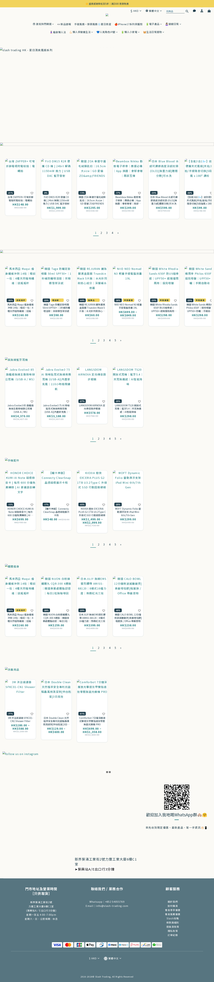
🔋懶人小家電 (129, 32)
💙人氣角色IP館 (105, 32)
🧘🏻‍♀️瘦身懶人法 (58, 32)
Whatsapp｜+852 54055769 (107, 901)
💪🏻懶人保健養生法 (80, 32)
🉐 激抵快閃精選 (42, 24)
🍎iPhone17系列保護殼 (128, 24)
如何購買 (173, 906)
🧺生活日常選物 (152, 32)
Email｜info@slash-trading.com (107, 906)
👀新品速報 (64, 24)
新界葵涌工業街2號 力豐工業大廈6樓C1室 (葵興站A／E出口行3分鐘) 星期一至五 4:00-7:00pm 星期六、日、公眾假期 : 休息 (41, 910)
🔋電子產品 (152, 24)
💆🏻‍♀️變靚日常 (172, 24)
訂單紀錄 (173, 935)
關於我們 (173, 901)
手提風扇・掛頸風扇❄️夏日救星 (92, 24)
